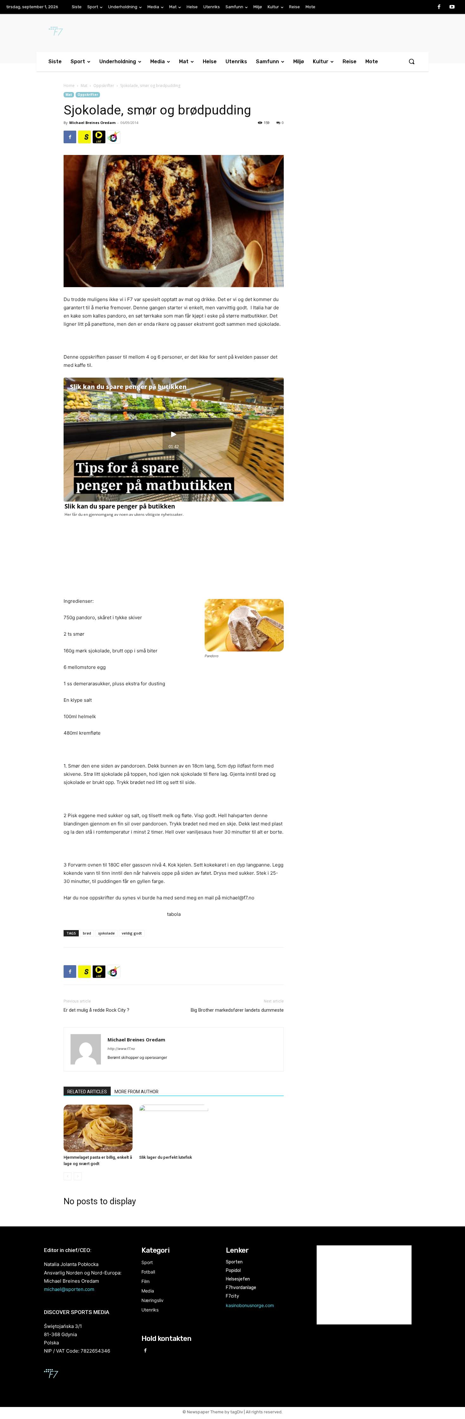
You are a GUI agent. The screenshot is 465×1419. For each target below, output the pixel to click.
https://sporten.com (84, 137)
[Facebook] (439, 7)
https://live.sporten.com (99, 137)
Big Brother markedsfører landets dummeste (237, 1010)
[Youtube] (452, 7)
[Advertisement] (350, 143)
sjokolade (106, 933)
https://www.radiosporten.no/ (113, 137)
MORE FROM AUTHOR (136, 1091)
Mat (84, 85)
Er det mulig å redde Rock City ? (96, 1010)
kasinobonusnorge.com (250, 1305)
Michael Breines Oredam (92, 122)
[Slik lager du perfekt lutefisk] (173, 1128)
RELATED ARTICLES (87, 1091)
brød (87, 933)
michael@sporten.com (69, 1289)
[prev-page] (67, 1176)
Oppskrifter (103, 85)
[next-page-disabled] (78, 1176)
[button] (411, 61)
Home (69, 85)
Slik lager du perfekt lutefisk (165, 1157)
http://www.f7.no (121, 1048)
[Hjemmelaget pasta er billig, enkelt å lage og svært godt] (98, 1128)
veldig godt (132, 933)
